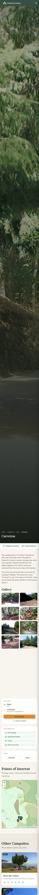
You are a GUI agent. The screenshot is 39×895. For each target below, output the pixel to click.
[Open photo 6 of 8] (28, 627)
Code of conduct (20, 721)
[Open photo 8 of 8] (28, 642)
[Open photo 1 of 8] (10, 599)
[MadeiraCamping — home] (13, 3)
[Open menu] (36, 3)
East (18, 532)
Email (28, 758)
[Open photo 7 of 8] (10, 642)
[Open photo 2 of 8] (28, 599)
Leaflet (18, 827)
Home (3, 532)
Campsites (11, 532)
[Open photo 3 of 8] (10, 613)
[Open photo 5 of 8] (10, 627)
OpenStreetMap (26, 827)
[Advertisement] (19, 671)
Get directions (19, 717)
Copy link (11, 758)
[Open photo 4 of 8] (28, 613)
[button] (21, 818)
